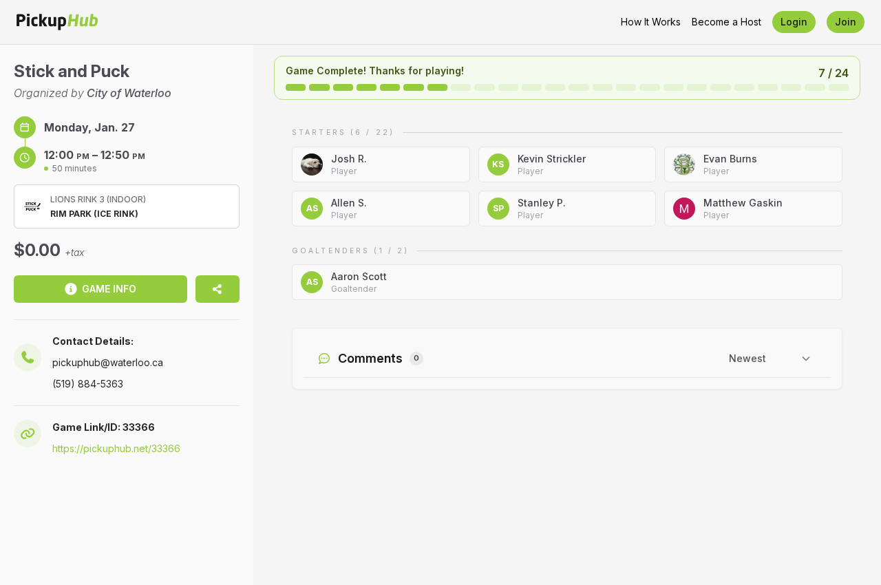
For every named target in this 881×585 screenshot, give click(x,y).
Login (794, 22)
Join (845, 22)
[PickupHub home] (57, 22)
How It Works (651, 22)
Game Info (109, 289)
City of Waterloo (129, 93)
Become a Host (726, 22)
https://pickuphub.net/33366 (116, 448)
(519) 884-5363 (87, 384)
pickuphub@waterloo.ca (107, 362)
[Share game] (217, 289)
